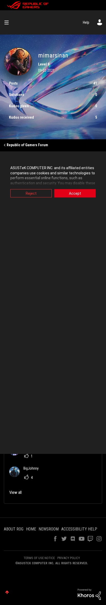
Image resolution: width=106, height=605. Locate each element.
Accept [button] (75, 193)
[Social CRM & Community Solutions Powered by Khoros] (89, 594)
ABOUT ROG (13, 529)
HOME (31, 529)
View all (15, 492)
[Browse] (8, 22)
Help (86, 22)
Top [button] (7, 592)
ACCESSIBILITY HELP (79, 529)
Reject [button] (31, 193)
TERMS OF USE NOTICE (39, 558)
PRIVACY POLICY (68, 558)
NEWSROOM (49, 529)
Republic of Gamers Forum (27, 145)
